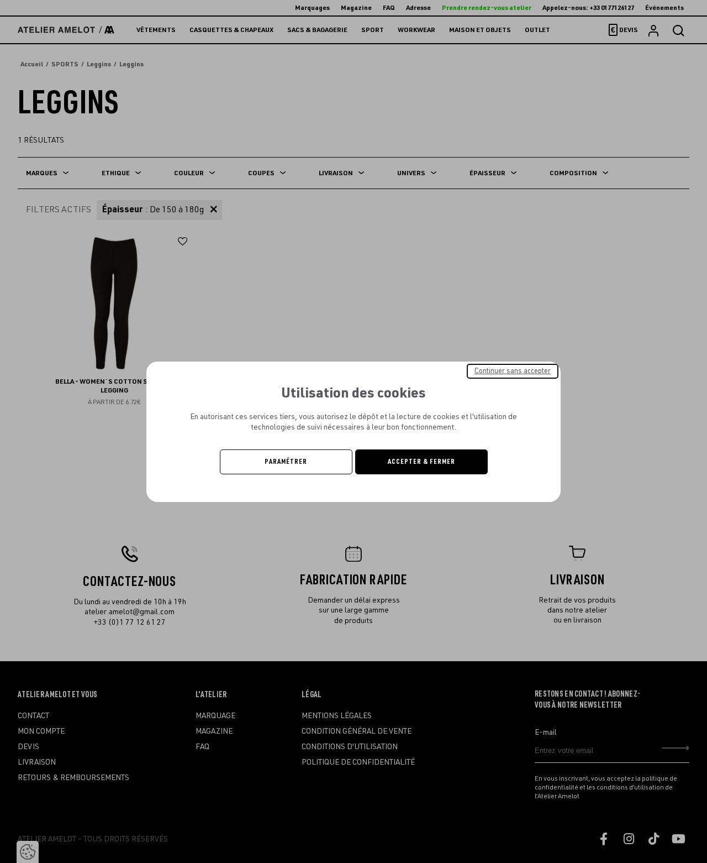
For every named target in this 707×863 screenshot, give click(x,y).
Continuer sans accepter (512, 370)
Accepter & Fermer (421, 461)
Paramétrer (286, 461)
